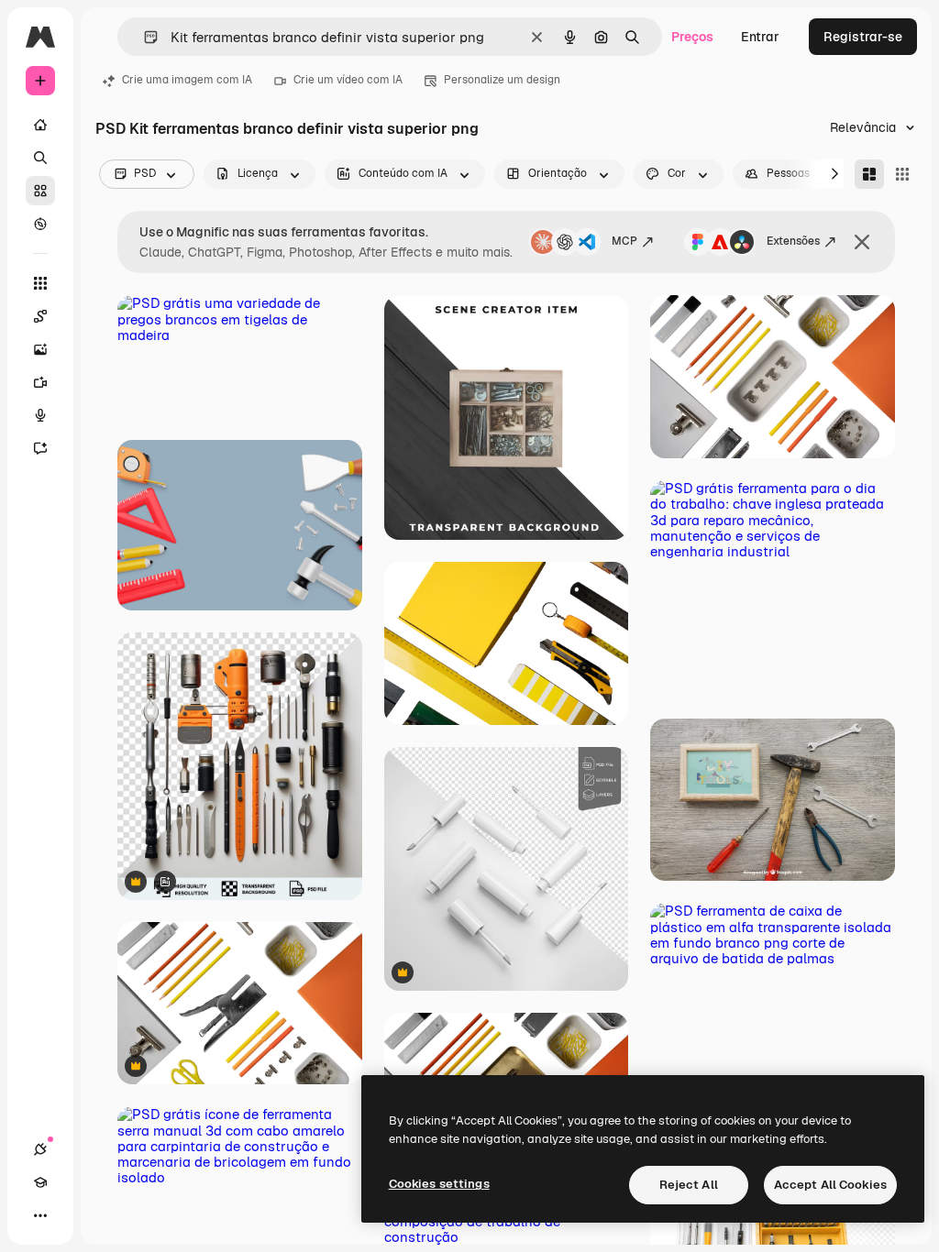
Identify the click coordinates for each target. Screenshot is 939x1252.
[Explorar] (40, 223)
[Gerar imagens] (40, 349)
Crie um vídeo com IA (348, 79)
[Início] (40, 124)
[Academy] (40, 1182)
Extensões (793, 241)
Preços (692, 36)
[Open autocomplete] (143, 37)
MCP (624, 241)
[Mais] (40, 1215)
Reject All (688, 1184)
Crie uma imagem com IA (187, 79)
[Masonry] (869, 174)
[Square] (902, 174)
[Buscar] (40, 157)
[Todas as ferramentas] (40, 283)
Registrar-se (862, 36)
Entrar (760, 36)
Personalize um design (502, 79)
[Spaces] (40, 316)
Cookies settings (439, 1184)
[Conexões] (40, 1149)
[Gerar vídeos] (40, 382)
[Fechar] (862, 242)
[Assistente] (40, 448)
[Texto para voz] (40, 415)
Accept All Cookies (830, 1184)
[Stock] (40, 190)
